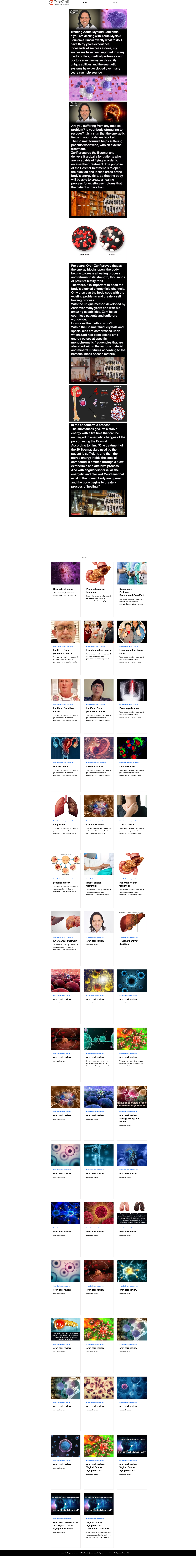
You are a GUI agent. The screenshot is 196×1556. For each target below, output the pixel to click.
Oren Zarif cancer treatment (95, 937)
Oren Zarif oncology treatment (63, 646)
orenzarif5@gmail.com (99, 1553)
